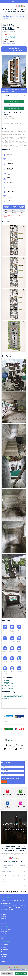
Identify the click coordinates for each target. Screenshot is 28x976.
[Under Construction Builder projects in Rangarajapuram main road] (14, 240)
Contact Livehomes (14, 101)
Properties (9, 891)
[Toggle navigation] (3, 5)
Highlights (17, 95)
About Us (2, 891)
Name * (3, 764)
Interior (3, 921)
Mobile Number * (5, 772)
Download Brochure (14, 104)
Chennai (13, 1)
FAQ (2, 938)
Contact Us (3, 934)
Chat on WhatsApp (15, 108)
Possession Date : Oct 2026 (9, 43)
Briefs (7, 95)
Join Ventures (4, 923)
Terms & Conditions (5, 929)
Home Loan (16, 891)
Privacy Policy (4, 931)
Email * (2, 768)
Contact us (14, 893)
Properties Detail (9, 15)
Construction (4, 918)
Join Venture (23, 891)
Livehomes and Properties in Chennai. (17, 969)
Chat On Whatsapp (21, 973)
